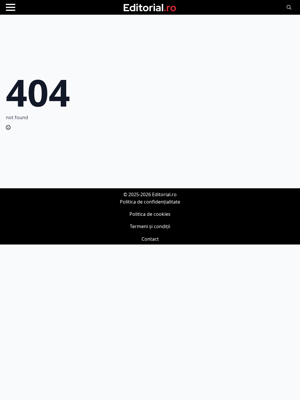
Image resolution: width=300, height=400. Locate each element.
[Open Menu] (10, 7)
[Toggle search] (289, 7)
